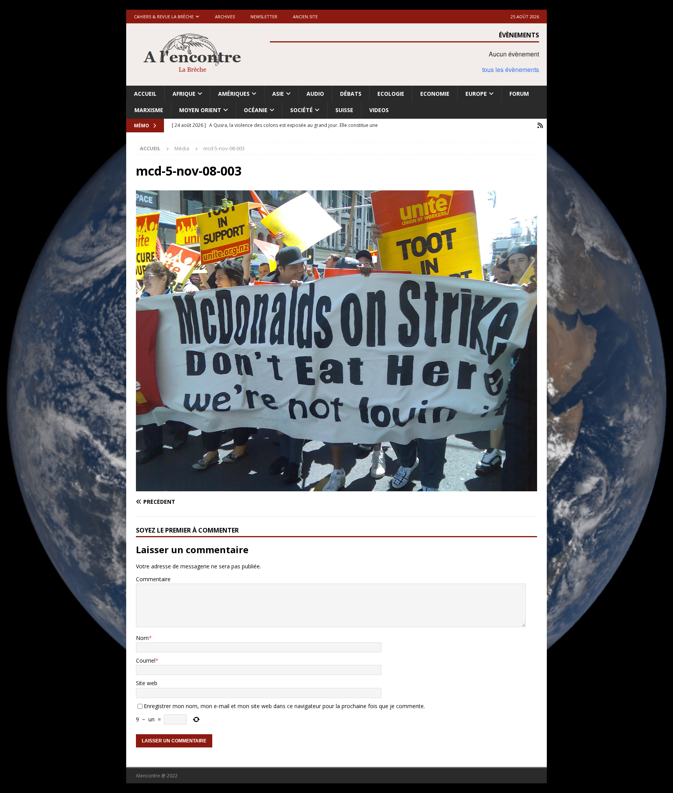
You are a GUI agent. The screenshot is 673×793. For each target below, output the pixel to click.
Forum (519, 93)
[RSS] (540, 125)
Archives (225, 16)
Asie (278, 93)
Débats (350, 93)
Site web (146, 683)
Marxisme (148, 110)
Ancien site (305, 16)
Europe (476, 93)
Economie (434, 93)
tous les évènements (510, 69)
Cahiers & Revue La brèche (164, 16)
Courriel (145, 660)
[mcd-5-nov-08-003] (336, 486)
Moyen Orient (200, 110)
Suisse (344, 110)
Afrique (184, 93)
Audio (315, 93)
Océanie (256, 110)
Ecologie (390, 93)
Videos (379, 110)
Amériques (234, 93)
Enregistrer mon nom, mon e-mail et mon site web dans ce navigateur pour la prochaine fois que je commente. (284, 706)
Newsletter (263, 16)
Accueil (145, 93)
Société (301, 110)
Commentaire (153, 579)
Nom (142, 638)
